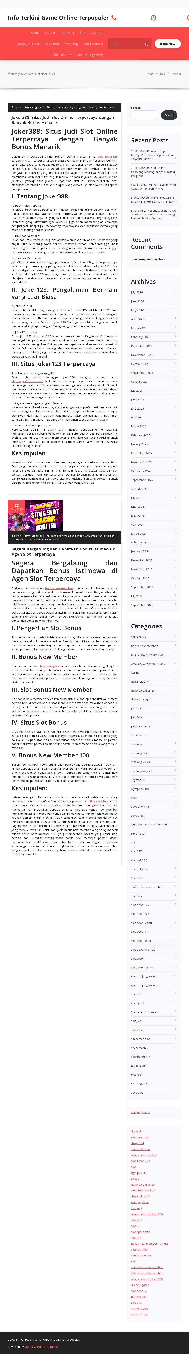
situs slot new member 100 (149, 824)
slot (133, 1167)
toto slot (136, 1074)
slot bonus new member (47, 539)
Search (136, 107)
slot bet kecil (139, 869)
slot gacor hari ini (142, 967)
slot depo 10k (140, 905)
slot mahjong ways (143, 976)
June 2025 (137, 399)
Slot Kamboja (94, 44)
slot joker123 (107, 156)
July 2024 (137, 498)
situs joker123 (105, 107)
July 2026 (137, 292)
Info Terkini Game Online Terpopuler (58, 17)
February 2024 (140, 542)
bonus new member (62, 535)
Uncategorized (35, 107)
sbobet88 (137, 815)
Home (34, 32)
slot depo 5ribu (141, 940)
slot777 (136, 1021)
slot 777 (136, 851)
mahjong (136, 744)
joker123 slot (89, 107)
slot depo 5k (139, 931)
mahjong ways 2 (141, 771)
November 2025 (142, 355)
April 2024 (137, 524)
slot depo (137, 896)
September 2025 (142, 372)
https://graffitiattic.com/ (27, 381)
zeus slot (137, 1092)
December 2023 (141, 560)
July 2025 (137, 390)
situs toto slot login (143, 1190)
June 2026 (137, 301)
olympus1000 (140, 789)
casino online (139, 1249)
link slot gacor (140, 1285)
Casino (50, 32)
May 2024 (137, 515)
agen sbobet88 (141, 1255)
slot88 (135, 1178)
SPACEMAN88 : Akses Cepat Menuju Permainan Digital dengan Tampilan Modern (152, 155)
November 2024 (142, 462)
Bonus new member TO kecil (150, 1243)
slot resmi (137, 1003)
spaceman (137, 1030)
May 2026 (137, 310)
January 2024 (139, 551)
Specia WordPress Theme (42, 1346)
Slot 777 (136, 1220)
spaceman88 (139, 1048)
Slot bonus (138, 878)
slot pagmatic (140, 1202)
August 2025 (139, 381)
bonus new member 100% (148, 664)
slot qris (136, 994)
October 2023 (140, 578)
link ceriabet (99, 801)
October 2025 (140, 364)
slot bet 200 (139, 860)
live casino (137, 735)
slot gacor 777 (140, 1161)
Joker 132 (137, 708)
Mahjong (71, 44)
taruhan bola (139, 1066)
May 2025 (137, 408)
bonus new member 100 (89, 535)
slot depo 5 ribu (141, 923)
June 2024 (137, 506)
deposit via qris (141, 699)
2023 (162, 74)
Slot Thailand (62, 55)
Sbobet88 (52, 44)
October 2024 (140, 471)
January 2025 (139, 444)
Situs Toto (138, 833)
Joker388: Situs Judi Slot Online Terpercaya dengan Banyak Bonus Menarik (63, 119)
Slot (83, 32)
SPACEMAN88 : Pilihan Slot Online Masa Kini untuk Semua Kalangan (152, 199)
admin (17, 107)
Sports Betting (140, 1056)
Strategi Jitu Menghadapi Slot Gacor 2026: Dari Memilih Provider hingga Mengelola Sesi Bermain (154, 214)
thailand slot (139, 1296)
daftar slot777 (140, 681)
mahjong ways (140, 762)
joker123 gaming (91, 55)
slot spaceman (140, 1232)
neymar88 (137, 780)
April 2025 (137, 417)
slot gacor (137, 958)
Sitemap (97, 32)
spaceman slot (140, 1039)
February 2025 (140, 435)
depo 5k (136, 1131)
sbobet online (140, 806)
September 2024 (142, 480)
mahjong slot (139, 753)
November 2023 (142, 569)
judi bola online (140, 726)
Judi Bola (67, 32)
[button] (146, 43)
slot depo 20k (140, 914)
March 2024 (139, 533)
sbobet (135, 797)
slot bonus (26, 539)
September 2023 (142, 587)
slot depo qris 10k (143, 949)
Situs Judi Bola (28, 44)
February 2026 (140, 337)
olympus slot (139, 1173)
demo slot (137, 1143)
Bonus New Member (144, 646)
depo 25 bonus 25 (143, 690)
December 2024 (141, 453)
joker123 (56, 107)
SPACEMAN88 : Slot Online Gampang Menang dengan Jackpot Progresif (153, 172)
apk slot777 (138, 637)
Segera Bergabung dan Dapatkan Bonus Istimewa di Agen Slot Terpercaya (64, 551)
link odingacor (50, 666)
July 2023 (137, 596)
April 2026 (137, 319)
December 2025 (141, 346)
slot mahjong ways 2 (144, 985)
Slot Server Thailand (144, 1012)
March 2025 (139, 426)
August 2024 (139, 489)
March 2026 (139, 328)
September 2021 (142, 605)
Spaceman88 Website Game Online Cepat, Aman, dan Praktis (154, 186)
